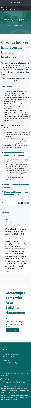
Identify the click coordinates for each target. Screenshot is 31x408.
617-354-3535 (16, 3)
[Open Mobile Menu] (28, 8)
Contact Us (12, 330)
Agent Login (5, 375)
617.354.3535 (5, 361)
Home (8, 25)
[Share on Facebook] (19, 203)
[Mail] (27, 203)
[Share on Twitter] (22, 203)
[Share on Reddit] (25, 203)
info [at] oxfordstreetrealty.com (10, 363)
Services (14, 25)
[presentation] (6, 250)
